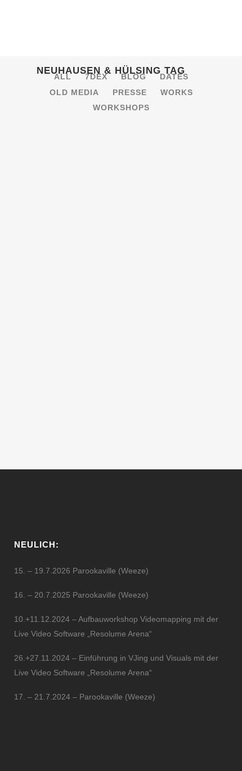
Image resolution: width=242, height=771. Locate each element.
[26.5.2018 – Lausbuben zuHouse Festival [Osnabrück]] (121, 184)
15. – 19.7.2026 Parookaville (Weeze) (81, 570)
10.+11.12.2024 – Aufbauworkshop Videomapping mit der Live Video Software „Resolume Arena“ (116, 626)
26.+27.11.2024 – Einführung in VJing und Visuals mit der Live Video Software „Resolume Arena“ (116, 665)
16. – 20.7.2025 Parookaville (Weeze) (81, 594)
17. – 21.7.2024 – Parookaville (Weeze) (84, 696)
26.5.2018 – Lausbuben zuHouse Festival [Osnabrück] (100, 262)
